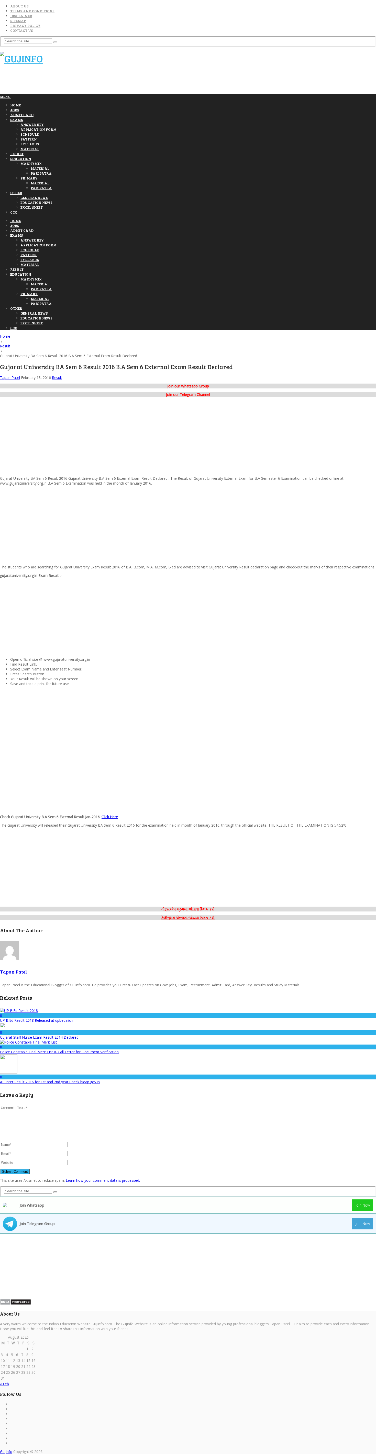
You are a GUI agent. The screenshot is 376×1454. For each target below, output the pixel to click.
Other (16, 192)
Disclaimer (21, 15)
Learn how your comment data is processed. (103, 1180)
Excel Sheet (31, 207)
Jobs (14, 109)
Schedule (29, 134)
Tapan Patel (10, 377)
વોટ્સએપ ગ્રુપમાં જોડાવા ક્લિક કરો (188, 909)
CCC (13, 212)
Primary (29, 178)
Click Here (110, 816)
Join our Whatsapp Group (188, 386)
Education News (36, 202)
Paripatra (41, 173)
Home (15, 105)
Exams (16, 119)
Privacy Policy (25, 25)
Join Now (363, 1205)
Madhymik (31, 163)
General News (34, 197)
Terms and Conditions (32, 10)
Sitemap (18, 20)
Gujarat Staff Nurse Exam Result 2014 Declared (39, 1037)
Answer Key (32, 124)
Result (17, 153)
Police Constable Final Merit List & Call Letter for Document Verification (59, 1051)
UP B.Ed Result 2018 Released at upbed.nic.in (37, 1020)
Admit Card (22, 114)
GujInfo (6, 1451)
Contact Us (21, 30)
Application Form (38, 129)
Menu (5, 96)
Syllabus (29, 144)
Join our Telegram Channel (188, 394)
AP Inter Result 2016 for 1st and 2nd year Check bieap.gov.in (50, 1081)
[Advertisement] (93, 81)
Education (20, 158)
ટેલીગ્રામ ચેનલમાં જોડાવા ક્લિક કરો (188, 917)
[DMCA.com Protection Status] (15, 1303)
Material (29, 148)
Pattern (28, 139)
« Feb (4, 1383)
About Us (19, 6)
